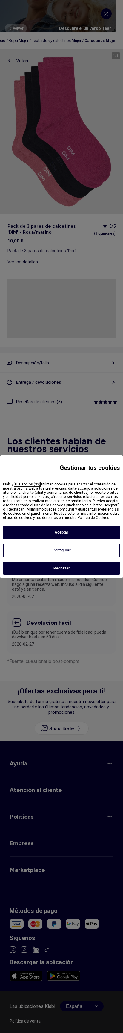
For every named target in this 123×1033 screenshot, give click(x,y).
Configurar (62, 550)
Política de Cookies (93, 518)
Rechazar (61, 568)
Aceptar (61, 532)
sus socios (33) (27, 484)
